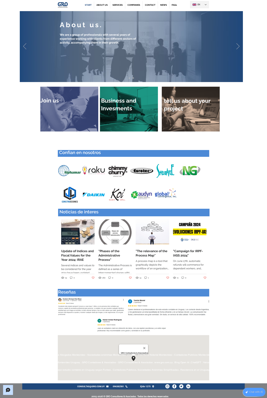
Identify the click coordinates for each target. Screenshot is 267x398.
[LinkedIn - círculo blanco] (188, 386)
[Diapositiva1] (129, 78)
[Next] (237, 46)
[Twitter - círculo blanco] (181, 386)
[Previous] (24, 46)
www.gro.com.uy (163, 362)
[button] (117, 5)
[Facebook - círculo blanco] (174, 386)
